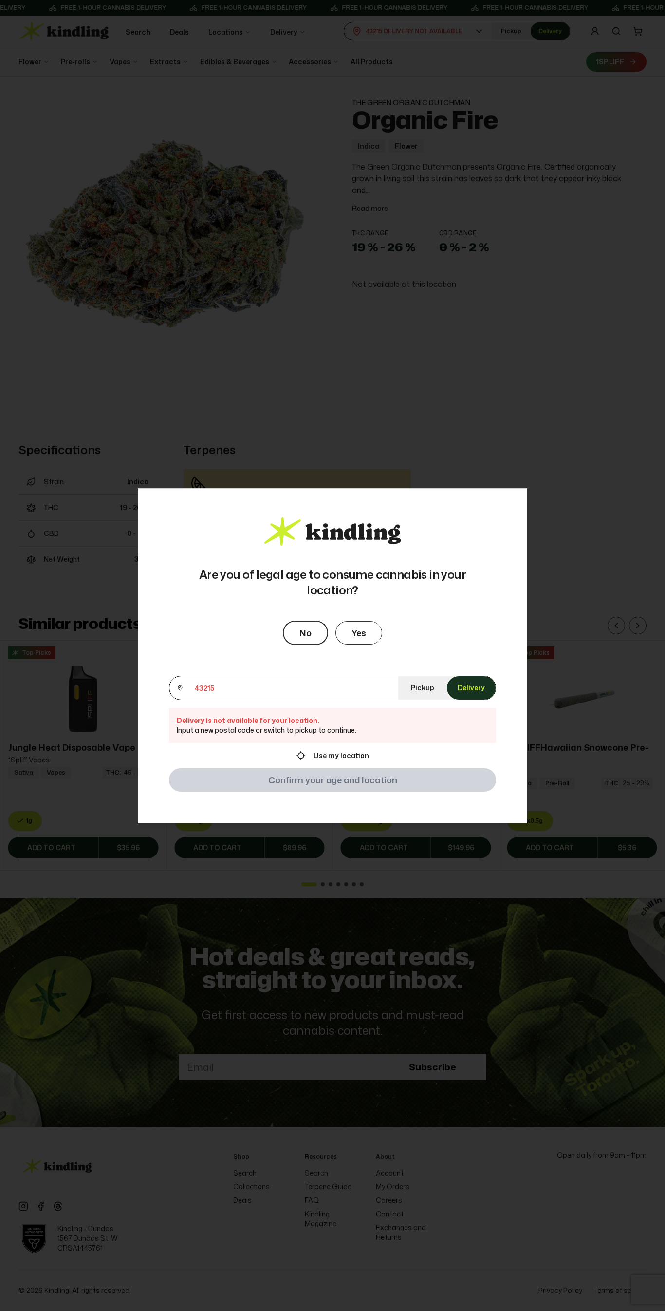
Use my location (341, 755)
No (305, 633)
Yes (358, 633)
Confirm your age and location (332, 780)
